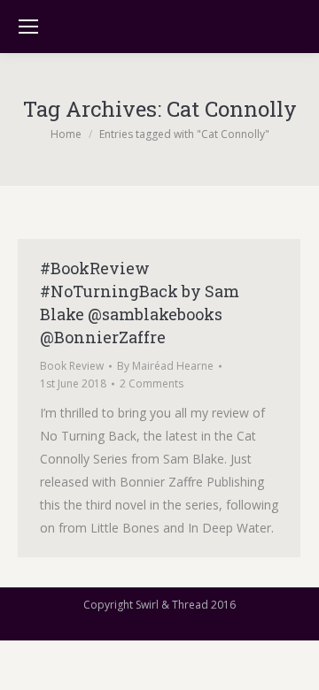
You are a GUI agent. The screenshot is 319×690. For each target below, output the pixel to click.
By (165, 365)
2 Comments (151, 383)
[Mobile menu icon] (28, 26)
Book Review (72, 365)
